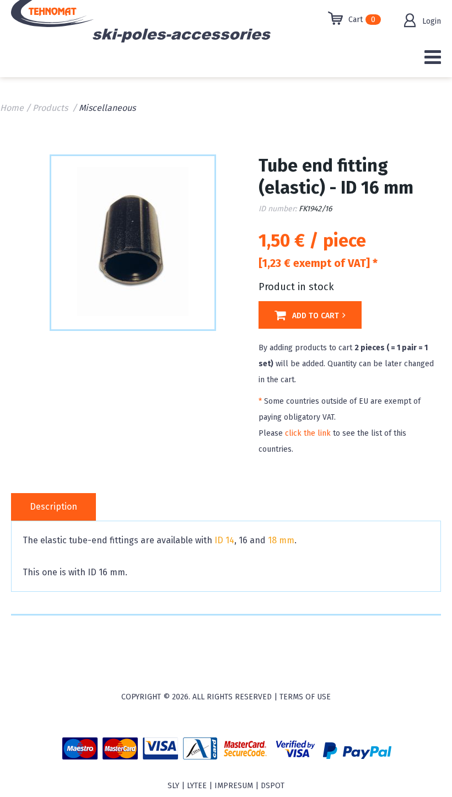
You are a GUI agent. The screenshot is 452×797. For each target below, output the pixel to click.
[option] (132, 241)
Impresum (233, 785)
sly (173, 785)
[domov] (87, 24)
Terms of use (305, 697)
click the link (308, 433)
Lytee (197, 785)
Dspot (272, 785)
